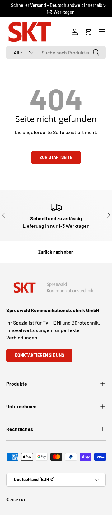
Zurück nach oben (56, 252)
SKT (22, 500)
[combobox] (56, 52)
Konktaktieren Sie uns (39, 355)
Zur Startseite (56, 157)
